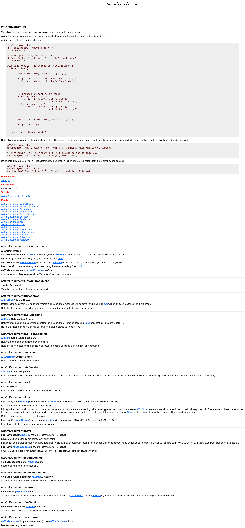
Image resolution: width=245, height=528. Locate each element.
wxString (31, 254)
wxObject (5, 180)
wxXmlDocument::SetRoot (14, 234)
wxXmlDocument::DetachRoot (16, 209)
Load (60, 258)
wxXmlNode (7, 196)
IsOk (105, 304)
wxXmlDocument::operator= (15, 240)
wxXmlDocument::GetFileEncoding (18, 214)
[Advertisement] (122, 16)
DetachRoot (76, 495)
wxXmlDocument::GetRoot (14, 217)
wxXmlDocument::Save (13, 227)
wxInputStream (28, 262)
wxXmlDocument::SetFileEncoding (18, 232)
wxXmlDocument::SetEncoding (16, 229)
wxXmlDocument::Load (13, 224)
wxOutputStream (22, 447)
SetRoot (96, 495)
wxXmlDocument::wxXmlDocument (19, 204)
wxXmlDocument (36, 270)
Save (129, 412)
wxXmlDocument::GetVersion (16, 219)
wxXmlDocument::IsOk (12, 222)
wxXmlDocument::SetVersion (15, 237)
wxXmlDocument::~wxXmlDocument (19, 206)
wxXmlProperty (22, 196)
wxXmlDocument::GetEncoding (17, 211)
